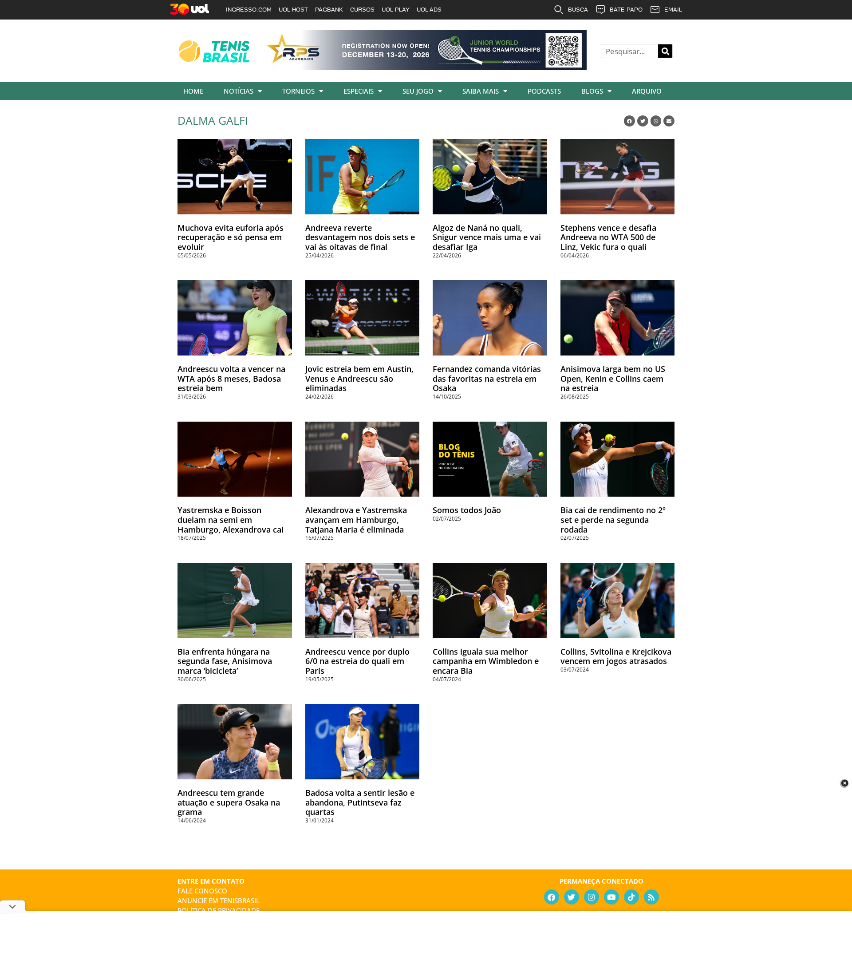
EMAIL (673, 9)
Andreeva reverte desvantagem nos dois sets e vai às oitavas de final (360, 237)
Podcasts (544, 91)
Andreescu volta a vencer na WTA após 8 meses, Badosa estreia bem (231, 378)
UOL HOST (293, 9)
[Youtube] (611, 897)
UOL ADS (429, 9)
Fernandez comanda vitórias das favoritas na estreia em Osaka (487, 378)
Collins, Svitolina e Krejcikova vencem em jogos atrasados (615, 656)
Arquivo (647, 91)
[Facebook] (551, 897)
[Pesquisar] (665, 51)
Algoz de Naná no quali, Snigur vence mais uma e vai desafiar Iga (487, 237)
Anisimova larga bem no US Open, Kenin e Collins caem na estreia (612, 378)
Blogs (592, 91)
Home (193, 91)
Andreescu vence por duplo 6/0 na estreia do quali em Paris (357, 661)
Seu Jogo (418, 91)
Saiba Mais (480, 91)
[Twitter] (571, 897)
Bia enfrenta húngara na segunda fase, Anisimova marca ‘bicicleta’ (225, 661)
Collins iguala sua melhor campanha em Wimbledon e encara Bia (486, 661)
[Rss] (651, 897)
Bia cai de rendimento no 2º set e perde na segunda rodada (613, 519)
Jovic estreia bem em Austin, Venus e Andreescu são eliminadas (359, 378)
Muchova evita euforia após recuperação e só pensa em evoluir (231, 237)
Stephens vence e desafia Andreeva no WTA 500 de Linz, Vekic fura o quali (608, 237)
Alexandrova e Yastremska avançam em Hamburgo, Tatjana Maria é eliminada (356, 519)
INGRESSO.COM (249, 9)
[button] (629, 120)
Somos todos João (467, 510)
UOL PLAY (396, 9)
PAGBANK (329, 9)
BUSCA (578, 9)
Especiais (358, 91)
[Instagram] (591, 897)
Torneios (298, 91)
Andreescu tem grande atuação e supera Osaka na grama (229, 802)
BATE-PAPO (626, 9)
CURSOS (362, 9)
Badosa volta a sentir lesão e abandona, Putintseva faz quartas (359, 802)
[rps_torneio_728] (425, 67)
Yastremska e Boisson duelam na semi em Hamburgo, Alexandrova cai (231, 519)
